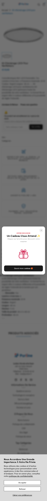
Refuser (22, 489)
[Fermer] (41, 230)
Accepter (22, 482)
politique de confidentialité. (21, 476)
